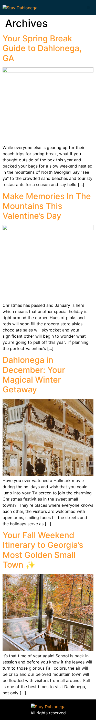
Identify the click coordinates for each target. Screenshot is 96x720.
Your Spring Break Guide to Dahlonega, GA (42, 48)
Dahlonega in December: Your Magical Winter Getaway (34, 374)
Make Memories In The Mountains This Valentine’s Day (47, 206)
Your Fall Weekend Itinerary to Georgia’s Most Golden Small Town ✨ (43, 550)
